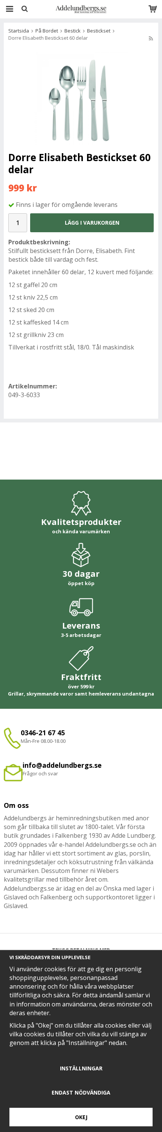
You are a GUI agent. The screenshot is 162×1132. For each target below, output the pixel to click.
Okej (81, 1117)
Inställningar (81, 1068)
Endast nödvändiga (81, 1092)
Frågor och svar (40, 773)
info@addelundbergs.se (62, 765)
